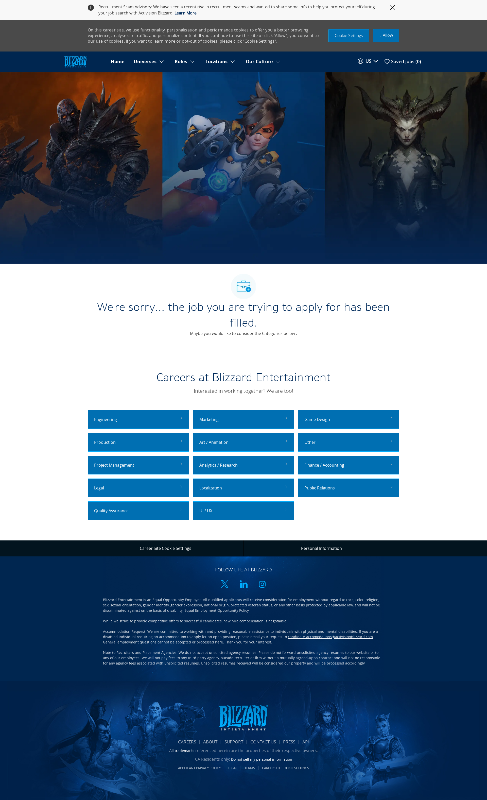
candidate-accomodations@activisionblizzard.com (330, 636)
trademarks (184, 750)
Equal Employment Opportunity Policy (216, 610)
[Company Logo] (84, 61)
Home (118, 62)
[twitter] (225, 584)
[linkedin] (243, 584)
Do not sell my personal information (261, 759)
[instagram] (262, 584)
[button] (348, 35)
